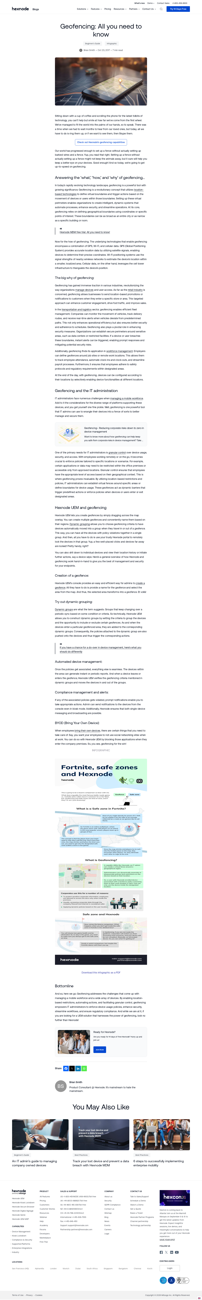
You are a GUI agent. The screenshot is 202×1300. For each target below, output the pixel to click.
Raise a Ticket (136, 1213)
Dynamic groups (64, 609)
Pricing (107, 9)
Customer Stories (47, 1209)
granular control (117, 452)
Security (108, 1201)
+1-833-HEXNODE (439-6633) (78, 1196)
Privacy (29, 1295)
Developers (45, 1234)
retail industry (135, 289)
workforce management (119, 351)
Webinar (43, 1217)
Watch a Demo (136, 1205)
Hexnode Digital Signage (22, 1211)
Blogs (36, 9)
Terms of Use (18, 1295)
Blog (106, 1217)
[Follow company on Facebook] (161, 1252)
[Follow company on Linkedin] (171, 1252)
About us (108, 1196)
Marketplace (45, 1238)
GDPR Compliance (112, 1205)
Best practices (81, 1155)
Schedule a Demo (138, 1201)
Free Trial (44, 1242)
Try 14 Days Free (178, 9)
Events (107, 1225)
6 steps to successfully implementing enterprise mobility (158, 1163)
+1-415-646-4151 (68, 1221)
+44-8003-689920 (73, 1201)
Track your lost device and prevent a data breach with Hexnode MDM (101, 1163)
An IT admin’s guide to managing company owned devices (34, 1163)
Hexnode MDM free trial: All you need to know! (85, 232)
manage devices (84, 289)
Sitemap (108, 1213)
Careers (107, 1229)
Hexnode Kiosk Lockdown (23, 1202)
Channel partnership (139, 1221)
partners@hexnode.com (76, 1229)
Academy (44, 1225)
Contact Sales (163, 3)
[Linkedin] (78, 1068)
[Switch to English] (199, 1298)
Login (169, 1268)
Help (42, 1221)
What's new (139, 3)
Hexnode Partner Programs (142, 1217)
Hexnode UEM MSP (20, 1219)
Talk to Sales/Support (139, 1196)
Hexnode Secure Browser (23, 1207)
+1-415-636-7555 (73, 1217)
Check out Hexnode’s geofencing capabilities (101, 142)
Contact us (109, 1209)
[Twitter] (72, 1068)
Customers (44, 1205)
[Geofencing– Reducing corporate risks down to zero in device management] (101, 434)
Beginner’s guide (92, 43)
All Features (45, 1196)
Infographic (112, 43)
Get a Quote (135, 1209)
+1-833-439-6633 (179, 3)
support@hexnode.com (74, 1225)
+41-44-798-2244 (72, 1213)
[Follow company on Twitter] (166, 1252)
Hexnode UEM (18, 1198)
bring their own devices (87, 730)
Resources (44, 1213)
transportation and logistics (77, 309)
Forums (43, 1229)
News (106, 1221)
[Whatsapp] (84, 1068)
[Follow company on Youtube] (177, 1252)
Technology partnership (140, 1225)
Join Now (100, 1050)
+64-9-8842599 (71, 1209)
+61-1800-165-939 (73, 1205)
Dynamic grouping (80, 524)
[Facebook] (66, 1068)
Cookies (38, 1295)
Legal (106, 1234)
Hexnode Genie (18, 1215)
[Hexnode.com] (20, 9)
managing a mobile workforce (126, 398)
